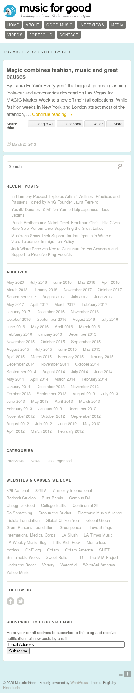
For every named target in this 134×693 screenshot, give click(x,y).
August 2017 (53, 297)
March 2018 (17, 289)
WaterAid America (99, 565)
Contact (69, 34)
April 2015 (16, 356)
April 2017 (39, 304)
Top (120, 674)
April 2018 (111, 282)
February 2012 (71, 431)
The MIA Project (103, 557)
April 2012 (16, 431)
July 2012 (43, 423)
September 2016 (51, 319)
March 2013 (89, 401)
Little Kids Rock (66, 542)
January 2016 (50, 334)
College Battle (53, 505)
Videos (14, 34)
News (35, 461)
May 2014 (15, 379)
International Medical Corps (31, 535)
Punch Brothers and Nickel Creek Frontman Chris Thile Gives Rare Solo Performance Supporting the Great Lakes (65, 225)
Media (117, 24)
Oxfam (53, 550)
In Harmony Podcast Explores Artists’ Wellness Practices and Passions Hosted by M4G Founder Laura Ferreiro (65, 199)
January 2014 (18, 386)
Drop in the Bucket (54, 513)
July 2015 (43, 349)
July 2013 (109, 394)
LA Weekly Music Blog (26, 542)
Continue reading (52, 114)
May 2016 (40, 327)
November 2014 (55, 364)
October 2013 (19, 394)
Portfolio (41, 34)
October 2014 (87, 364)
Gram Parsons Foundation (30, 527)
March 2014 (65, 379)
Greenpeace (70, 527)
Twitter (20, 601)
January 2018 (45, 289)
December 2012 (82, 408)
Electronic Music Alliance (100, 513)
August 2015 (18, 349)
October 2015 (53, 341)
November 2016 (85, 312)
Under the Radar (21, 565)
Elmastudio (11, 687)
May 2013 (40, 401)
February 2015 (71, 356)
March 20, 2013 (24, 144)
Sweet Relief (57, 557)
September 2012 (86, 416)
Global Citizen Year (63, 520)
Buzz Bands (52, 498)
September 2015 (86, 341)
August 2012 (18, 423)
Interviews (91, 24)
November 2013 (85, 386)
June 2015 (67, 349)
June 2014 (103, 371)
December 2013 (50, 386)
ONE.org (33, 550)
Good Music (59, 24)
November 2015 (21, 341)
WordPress (79, 682)
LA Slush (69, 535)
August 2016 (84, 319)
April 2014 (39, 379)
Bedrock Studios (21, 498)
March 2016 (89, 327)
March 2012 (41, 431)
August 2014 (53, 371)
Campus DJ (79, 498)
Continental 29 (85, 505)
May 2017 (15, 304)
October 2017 (110, 289)
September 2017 (21, 297)
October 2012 (53, 416)
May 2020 (15, 282)
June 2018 (62, 282)
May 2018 (86, 282)
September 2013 (51, 394)
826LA (41, 490)
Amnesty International (72, 490)
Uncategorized (59, 461)
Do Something (19, 513)
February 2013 (19, 408)
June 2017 (103, 297)
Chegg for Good (21, 505)
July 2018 (38, 282)
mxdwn (13, 550)
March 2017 (65, 304)
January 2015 (101, 356)
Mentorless (96, 542)
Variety (48, 565)
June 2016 (16, 327)
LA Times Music (98, 535)
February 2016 (19, 334)
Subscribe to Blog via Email (40, 622)
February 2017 (94, 304)
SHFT (104, 550)
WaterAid (68, 565)
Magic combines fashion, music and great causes (62, 73)
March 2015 (41, 356)
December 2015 (82, 334)
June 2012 (67, 423)
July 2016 (109, 319)
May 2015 (91, 349)
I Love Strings (99, 527)
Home (13, 24)
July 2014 (79, 371)
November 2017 (78, 289)
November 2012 (21, 416)
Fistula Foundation (23, 520)
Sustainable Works (23, 557)
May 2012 (91, 423)
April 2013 (64, 401)
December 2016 (50, 312)
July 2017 (79, 297)
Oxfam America (79, 550)
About (33, 24)
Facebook (10, 601)
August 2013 (84, 394)
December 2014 (21, 364)
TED (79, 557)
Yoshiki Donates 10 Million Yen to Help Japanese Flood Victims (60, 212)
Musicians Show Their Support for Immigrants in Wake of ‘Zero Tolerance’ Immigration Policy (61, 238)
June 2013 (16, 401)
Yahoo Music (18, 572)
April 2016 (64, 327)
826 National (18, 490)
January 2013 (50, 408)
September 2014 (21, 371)
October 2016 (19, 319)
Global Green (98, 520)
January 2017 (18, 312)
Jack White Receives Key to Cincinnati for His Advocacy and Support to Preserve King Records (64, 251)
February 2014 (94, 379)
